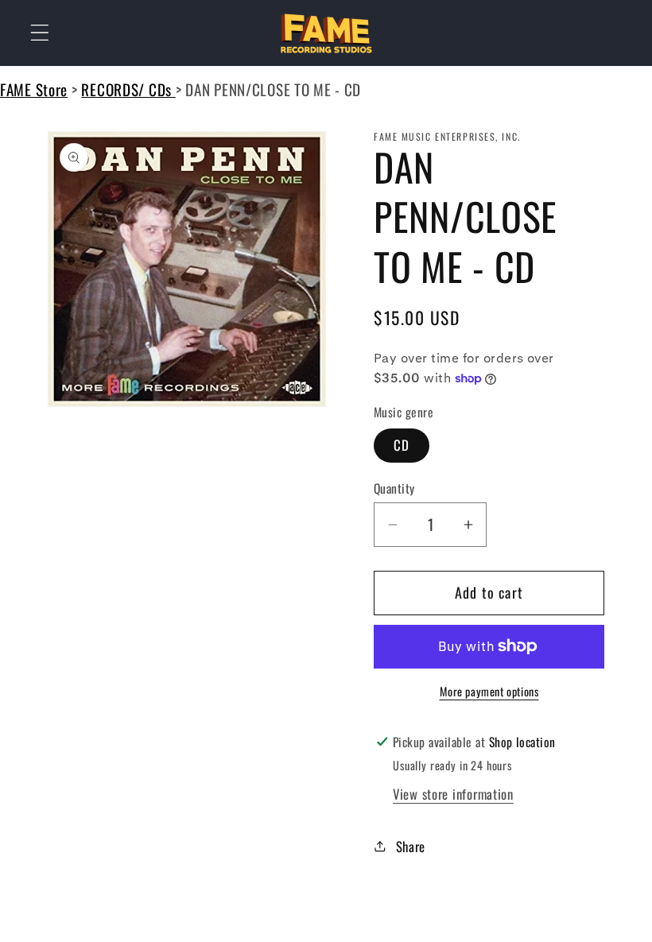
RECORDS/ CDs (128, 89)
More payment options (489, 692)
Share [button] (410, 846)
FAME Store (34, 89)
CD (401, 445)
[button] (40, 33)
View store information (453, 794)
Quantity (394, 488)
